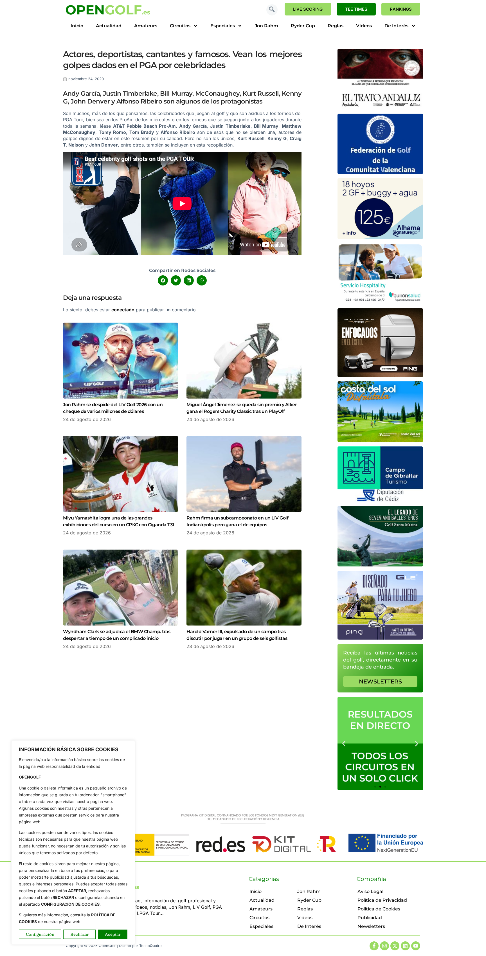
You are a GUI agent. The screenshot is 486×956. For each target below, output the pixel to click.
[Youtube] (415, 945)
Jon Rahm (266, 25)
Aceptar (113, 934)
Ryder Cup (303, 25)
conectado (122, 309)
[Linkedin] (405, 945)
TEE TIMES (356, 9)
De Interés (396, 25)
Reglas (335, 25)
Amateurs (145, 25)
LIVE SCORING (308, 9)
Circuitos (180, 25)
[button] (272, 9)
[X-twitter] (394, 945)
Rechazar (79, 934)
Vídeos (364, 25)
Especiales (222, 25)
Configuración (40, 934)
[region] (73, 842)
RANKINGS (401, 9)
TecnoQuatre (150, 945)
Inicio (77, 25)
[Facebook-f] (374, 945)
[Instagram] (384, 945)
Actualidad (109, 25)
